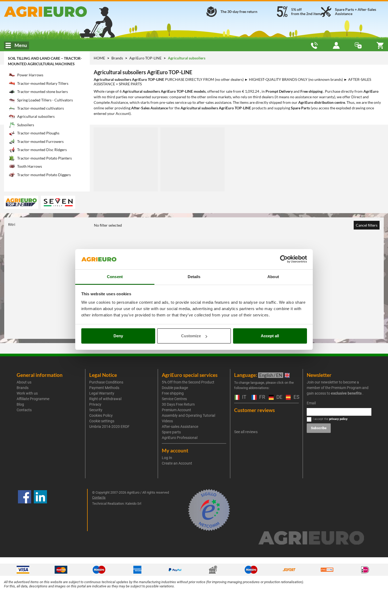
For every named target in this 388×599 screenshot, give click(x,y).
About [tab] (273, 276)
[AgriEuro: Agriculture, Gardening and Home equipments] (64, 11)
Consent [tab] (115, 276)
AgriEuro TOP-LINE (145, 58)
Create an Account (177, 463)
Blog (20, 404)
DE (278, 397)
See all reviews (246, 432)
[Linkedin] (40, 510)
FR (261, 397)
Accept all (270, 336)
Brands (117, 58)
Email (311, 403)
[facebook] (24, 510)
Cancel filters (366, 225)
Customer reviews (254, 410)
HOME (99, 58)
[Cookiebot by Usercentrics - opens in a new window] (284, 259)
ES (295, 397)
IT (243, 397)
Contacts (24, 410)
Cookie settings (101, 421)
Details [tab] (194, 276)
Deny (118, 336)
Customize (191, 336)
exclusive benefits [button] (346, 393)
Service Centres (174, 399)
